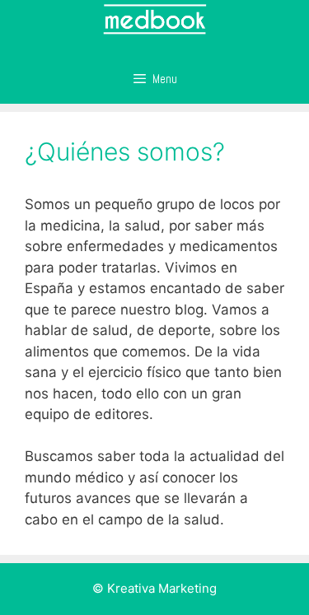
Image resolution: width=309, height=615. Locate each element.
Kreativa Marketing (162, 588)
